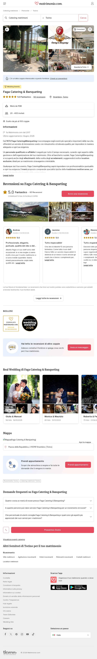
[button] (48, 347)
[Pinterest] (16, 634)
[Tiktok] (33, 634)
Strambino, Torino (60, 97)
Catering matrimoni (11, 11)
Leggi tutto (8, 175)
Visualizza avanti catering (14, 539)
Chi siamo (7, 611)
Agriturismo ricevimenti (27, 557)
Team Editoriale (9, 615)
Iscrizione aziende (10, 607)
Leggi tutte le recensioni (47, 298)
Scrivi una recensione (78, 194)
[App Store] (59, 589)
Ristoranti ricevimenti (64, 557)
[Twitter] (11, 634)
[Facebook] (5, 634)
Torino (35, 11)
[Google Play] (78, 589)
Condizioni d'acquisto (11, 585)
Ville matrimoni (9, 557)
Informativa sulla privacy (12, 589)
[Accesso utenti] (92, 3)
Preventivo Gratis (52, 530)
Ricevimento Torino (11, 481)
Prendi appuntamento (78, 464)
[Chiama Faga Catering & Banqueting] (6, 530)
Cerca (83, 17)
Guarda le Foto (81, 67)
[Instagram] (22, 634)
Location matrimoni (10, 561)
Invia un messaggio (79, 347)
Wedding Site (8, 622)
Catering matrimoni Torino (30, 481)
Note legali (7, 582)
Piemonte (26, 11)
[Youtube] (27, 634)
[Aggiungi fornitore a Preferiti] (90, 29)
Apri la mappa (85, 442)
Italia (59, 635)
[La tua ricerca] (7, 29)
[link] (22, 399)
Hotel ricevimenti (46, 557)
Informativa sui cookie (12, 593)
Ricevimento (9, 552)
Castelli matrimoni (83, 557)
